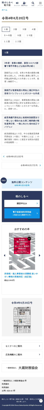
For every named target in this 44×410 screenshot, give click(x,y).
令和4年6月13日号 (14, 157)
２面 (15, 29)
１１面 (7, 41)
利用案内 (5, 384)
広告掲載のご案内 (14, 355)
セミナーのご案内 (14, 346)
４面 (34, 29)
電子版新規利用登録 (22, 213)
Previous (4, 255)
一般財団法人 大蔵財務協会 (13, 381)
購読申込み (24, 5)
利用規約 (5, 387)
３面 (24, 29)
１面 (6, 29)
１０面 (29, 35)
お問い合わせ (7, 391)
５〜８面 (8, 35)
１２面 (18, 41)
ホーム (4, 10)
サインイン (17, 5)
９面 (19, 35)
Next (39, 255)
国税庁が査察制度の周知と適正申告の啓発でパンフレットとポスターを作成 (21, 91)
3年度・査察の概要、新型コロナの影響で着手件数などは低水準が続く (21, 64)
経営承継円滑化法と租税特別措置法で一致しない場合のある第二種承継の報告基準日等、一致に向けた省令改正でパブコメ (21, 122)
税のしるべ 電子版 (7, 3)
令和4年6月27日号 (29, 165)
